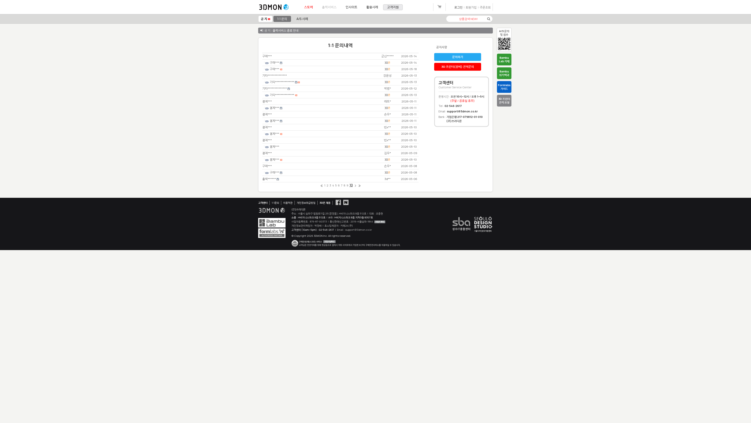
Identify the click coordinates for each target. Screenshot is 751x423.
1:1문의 (275, 202)
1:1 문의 (282, 19)
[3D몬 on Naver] (346, 202)
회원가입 (471, 7)
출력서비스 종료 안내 (285, 30)
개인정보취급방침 (306, 202)
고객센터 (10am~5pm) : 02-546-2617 (312, 229)
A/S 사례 (302, 19)
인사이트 (351, 7)
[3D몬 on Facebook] (338, 202)
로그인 (458, 7)
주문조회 (485, 7)
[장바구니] (439, 7)
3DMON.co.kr (273, 7)
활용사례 (372, 7)
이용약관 (288, 202)
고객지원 (393, 7)
